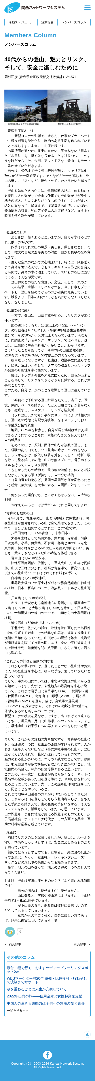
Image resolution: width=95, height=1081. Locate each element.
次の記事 (80, 944)
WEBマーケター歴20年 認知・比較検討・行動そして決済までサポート (47, 980)
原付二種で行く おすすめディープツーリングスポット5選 (47, 969)
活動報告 (47, 22)
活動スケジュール (21, 22)
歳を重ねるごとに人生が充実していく (37, 989)
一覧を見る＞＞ (17, 1010)
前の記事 (15, 944)
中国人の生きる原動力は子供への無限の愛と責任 (46, 1003)
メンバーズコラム (74, 22)
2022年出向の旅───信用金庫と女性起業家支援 (44, 996)
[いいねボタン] (9, 932)
